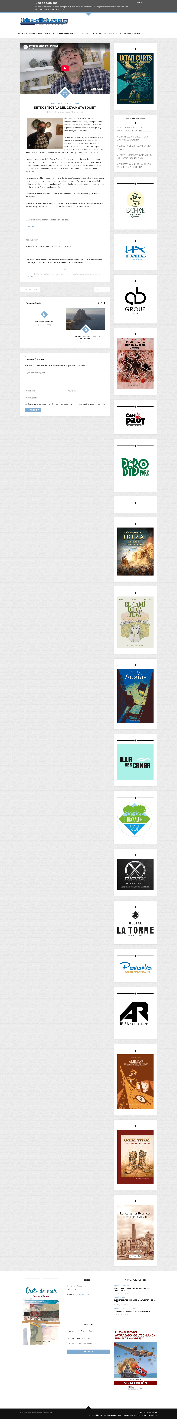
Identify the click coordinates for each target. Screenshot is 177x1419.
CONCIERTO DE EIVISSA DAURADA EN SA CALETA (132, 1311)
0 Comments (78, 112)
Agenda (117, 1286)
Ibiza (58, 274)
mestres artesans (69, 274)
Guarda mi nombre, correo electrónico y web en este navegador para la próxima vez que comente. (66, 404)
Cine (40, 33)
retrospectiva (82, 274)
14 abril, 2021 (65, 112)
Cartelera (125, 1286)
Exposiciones (50, 33)
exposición (51, 274)
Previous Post (31, 289)
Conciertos (96, 33)
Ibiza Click (52, 112)
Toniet (101, 274)
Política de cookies (58, 9)
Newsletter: (71, 1331)
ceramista (42, 274)
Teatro (137, 33)
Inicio (20, 33)
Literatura (83, 33)
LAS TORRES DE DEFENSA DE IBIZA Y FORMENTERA (86, 338)
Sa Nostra (93, 274)
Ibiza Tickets (125, 33)
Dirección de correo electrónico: (79, 1338)
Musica (135, 1308)
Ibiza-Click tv (110, 33)
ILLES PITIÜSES (73, 104)
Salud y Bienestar (67, 33)
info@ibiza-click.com (81, 1295)
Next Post (100, 289)
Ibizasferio (31, 33)
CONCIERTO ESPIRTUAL (44, 322)
